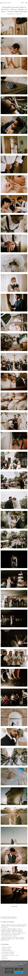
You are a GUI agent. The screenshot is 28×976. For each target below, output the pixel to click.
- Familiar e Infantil (5, 960)
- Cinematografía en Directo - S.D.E (9, 955)
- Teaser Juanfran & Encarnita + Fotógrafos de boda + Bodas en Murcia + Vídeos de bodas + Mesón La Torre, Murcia (14, 926)
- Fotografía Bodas (5, 949)
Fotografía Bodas (10, 13)
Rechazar (9, 972)
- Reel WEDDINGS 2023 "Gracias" (9, 936)
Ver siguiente (12, 917)
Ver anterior (4, 917)
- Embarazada (4, 958)
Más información (9, 969)
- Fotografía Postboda (6, 950)
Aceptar (19, 972)
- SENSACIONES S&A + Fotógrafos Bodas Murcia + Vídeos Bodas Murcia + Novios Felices (13, 933)
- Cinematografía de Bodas (7, 952)
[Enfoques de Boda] (5, 2)
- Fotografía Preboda (6, 947)
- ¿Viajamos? (4, 957)
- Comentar (17, 13)
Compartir (13, 906)
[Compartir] (20, 14)
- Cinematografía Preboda (7, 953)
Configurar (19, 969)
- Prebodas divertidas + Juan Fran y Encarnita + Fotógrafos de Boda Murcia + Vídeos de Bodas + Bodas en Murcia (13, 939)
